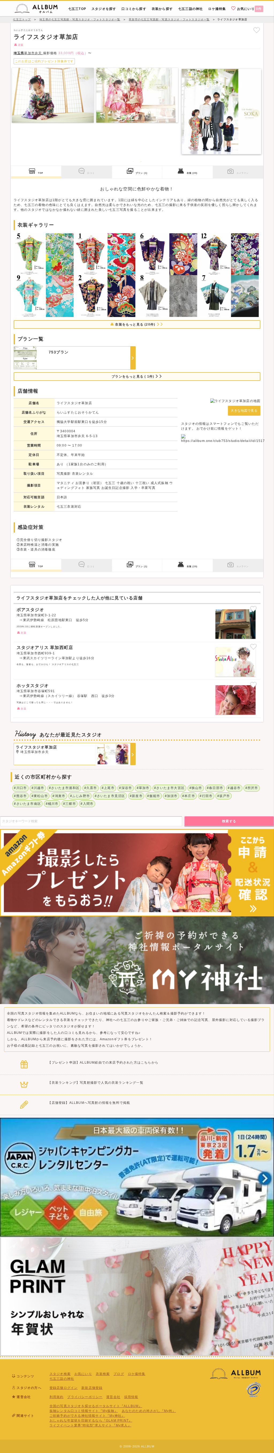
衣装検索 (103, 1374)
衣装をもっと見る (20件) (135, 324)
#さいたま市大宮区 (169, 788)
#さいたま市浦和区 (64, 788)
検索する (229, 821)
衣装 (192, 173)
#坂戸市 (223, 796)
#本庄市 (188, 796)
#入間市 (87, 804)
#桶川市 (52, 804)
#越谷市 (234, 788)
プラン (141, 173)
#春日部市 (215, 788)
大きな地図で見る (244, 410)
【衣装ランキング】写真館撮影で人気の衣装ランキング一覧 (95, 1083)
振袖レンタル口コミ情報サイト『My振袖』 (84, 1411)
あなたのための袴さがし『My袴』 (149, 1411)
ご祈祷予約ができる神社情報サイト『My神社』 (87, 1416)
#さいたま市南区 (27, 804)
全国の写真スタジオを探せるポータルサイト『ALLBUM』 (96, 1406)
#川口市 (20, 788)
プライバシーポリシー (84, 1397)
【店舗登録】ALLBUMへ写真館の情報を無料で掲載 (89, 1103)
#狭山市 (195, 788)
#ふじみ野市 (80, 796)
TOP (40, 173)
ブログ (118, 1374)
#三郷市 (69, 804)
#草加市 (143, 788)
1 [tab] (133, 161)
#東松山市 (40, 796)
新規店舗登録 (91, 1388)
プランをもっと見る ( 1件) (133, 376)
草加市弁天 (28, 53)
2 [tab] (141, 161)
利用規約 (57, 1397)
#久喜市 (90, 788)
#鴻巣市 (58, 796)
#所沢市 (251, 788)
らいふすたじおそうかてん (28, 30)
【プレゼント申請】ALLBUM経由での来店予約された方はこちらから (103, 1062)
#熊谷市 (20, 796)
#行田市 (206, 796)
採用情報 (131, 1397)
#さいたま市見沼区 (110, 796)
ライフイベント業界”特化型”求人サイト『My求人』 (90, 1425)
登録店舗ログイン (64, 1388)
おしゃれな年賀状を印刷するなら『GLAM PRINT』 (91, 1420)
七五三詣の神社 (62, 1379)
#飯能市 (153, 796)
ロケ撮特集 (137, 1374)
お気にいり (249, 9)
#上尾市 (108, 788)
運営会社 (113, 1397)
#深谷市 (125, 788)
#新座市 (136, 796)
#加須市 (171, 796)
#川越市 (38, 788)
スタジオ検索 (60, 1374)
